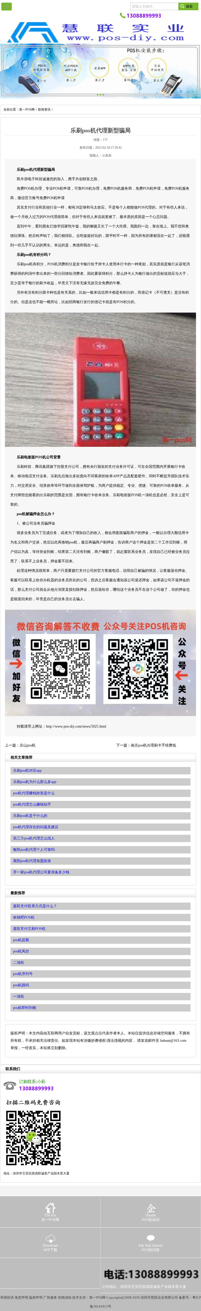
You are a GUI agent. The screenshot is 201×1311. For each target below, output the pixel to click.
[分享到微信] (33, 1265)
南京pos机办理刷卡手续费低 (153, 745)
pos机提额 (21, 940)
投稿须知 (64, 1297)
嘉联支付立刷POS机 (29, 929)
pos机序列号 (23, 974)
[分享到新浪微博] (24, 1265)
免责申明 (21, 1297)
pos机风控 (21, 951)
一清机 (18, 996)
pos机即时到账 (24, 1008)
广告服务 (50, 1297)
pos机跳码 (21, 985)
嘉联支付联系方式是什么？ (35, 906)
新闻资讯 (44, 109)
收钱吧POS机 (24, 917)
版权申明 (36, 1297)
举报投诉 (7, 1297)
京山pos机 (28, 745)
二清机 (18, 963)
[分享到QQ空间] (15, 1265)
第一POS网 (27, 109)
